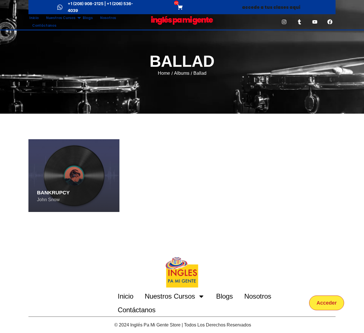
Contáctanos (44, 25)
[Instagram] (284, 22)
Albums (181, 73)
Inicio (34, 17)
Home (164, 73)
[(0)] (180, 7)
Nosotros (108, 17)
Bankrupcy (53, 192)
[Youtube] (314, 22)
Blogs (88, 17)
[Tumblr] (299, 22)
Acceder (327, 303)
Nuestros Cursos (60, 17)
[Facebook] (330, 22)
